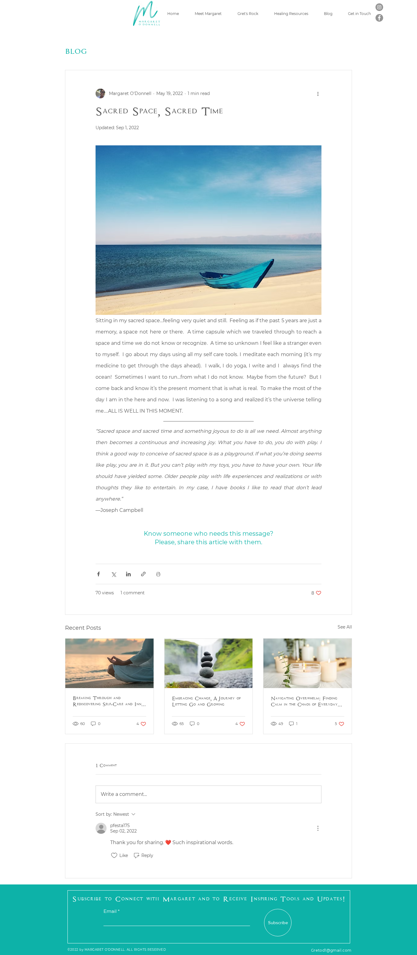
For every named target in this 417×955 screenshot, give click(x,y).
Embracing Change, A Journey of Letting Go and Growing (206, 702)
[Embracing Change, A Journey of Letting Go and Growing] (209, 663)
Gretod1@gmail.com (331, 950)
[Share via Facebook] (98, 574)
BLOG (76, 51)
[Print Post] (158, 574)
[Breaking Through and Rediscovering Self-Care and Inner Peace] (109, 663)
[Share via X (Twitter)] (113, 574)
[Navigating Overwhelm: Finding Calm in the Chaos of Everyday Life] (307, 663)
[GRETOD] (379, 7)
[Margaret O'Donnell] (379, 18)
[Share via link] (143, 574)
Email (110, 911)
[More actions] (317, 93)
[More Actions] (317, 828)
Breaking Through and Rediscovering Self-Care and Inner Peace (109, 701)
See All (345, 627)
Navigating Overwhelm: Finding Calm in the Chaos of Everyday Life (304, 702)
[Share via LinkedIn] (128, 574)
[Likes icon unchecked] (114, 855)
